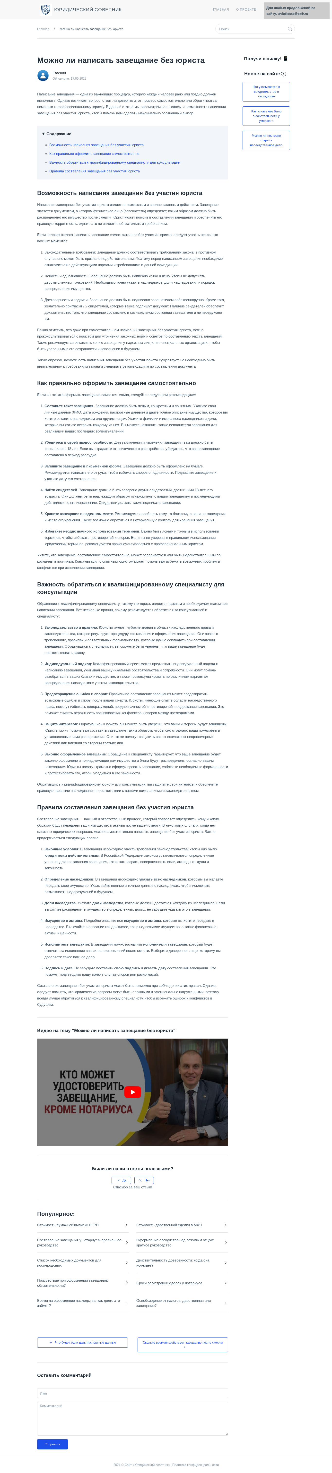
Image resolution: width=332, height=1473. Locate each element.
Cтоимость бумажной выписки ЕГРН (68, 1225)
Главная (221, 9)
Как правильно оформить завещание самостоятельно (94, 154)
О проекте (246, 9)
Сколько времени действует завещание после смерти (183, 1342)
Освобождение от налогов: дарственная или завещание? (173, 1303)
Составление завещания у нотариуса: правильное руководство (79, 1242)
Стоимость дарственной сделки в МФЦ (169, 1225)
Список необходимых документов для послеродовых (69, 1262)
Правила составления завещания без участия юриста (94, 171)
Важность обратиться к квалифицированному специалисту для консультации (114, 162)
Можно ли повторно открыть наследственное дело (266, 140)
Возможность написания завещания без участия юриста (96, 145)
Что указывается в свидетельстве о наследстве (266, 91)
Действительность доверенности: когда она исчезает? (172, 1262)
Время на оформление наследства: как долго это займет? (78, 1303)
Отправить (52, 1444)
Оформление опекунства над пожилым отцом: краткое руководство (175, 1242)
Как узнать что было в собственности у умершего (266, 116)
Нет (147, 1180)
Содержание (58, 134)
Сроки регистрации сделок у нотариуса (169, 1283)
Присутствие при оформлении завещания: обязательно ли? (72, 1282)
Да (124, 1180)
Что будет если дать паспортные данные (85, 1342)
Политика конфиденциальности (195, 1465)
